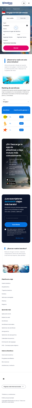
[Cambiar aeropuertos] (16, 28)
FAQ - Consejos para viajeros (10, 345)
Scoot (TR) (10, 117)
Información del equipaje (9, 342)
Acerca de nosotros (7, 355)
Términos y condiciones (8, 394)
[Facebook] (3, 379)
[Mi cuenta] (24, 3)
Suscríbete (16, 224)
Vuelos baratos (6, 283)
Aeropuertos (5, 331)
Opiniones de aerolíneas (8, 328)
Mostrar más (19, 238)
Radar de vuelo (6, 317)
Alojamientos (5, 287)
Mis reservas (5, 362)
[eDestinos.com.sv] (2, 9)
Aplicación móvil (6, 314)
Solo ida (22, 18)
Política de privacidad (8, 398)
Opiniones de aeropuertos (9, 335)
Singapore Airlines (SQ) (10, 123)
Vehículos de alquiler (7, 297)
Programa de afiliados (8, 358)
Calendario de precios (8, 338)
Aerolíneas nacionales (8, 324)
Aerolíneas (8, 8)
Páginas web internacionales (12, 386)
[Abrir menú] (29, 3)
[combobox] (14, 25)
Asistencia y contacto (8, 365)
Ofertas (4, 301)
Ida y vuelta (10, 18)
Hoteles (4, 294)
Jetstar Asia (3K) (10, 130)
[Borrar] (27, 25)
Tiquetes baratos (7, 290)
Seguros (4, 304)
